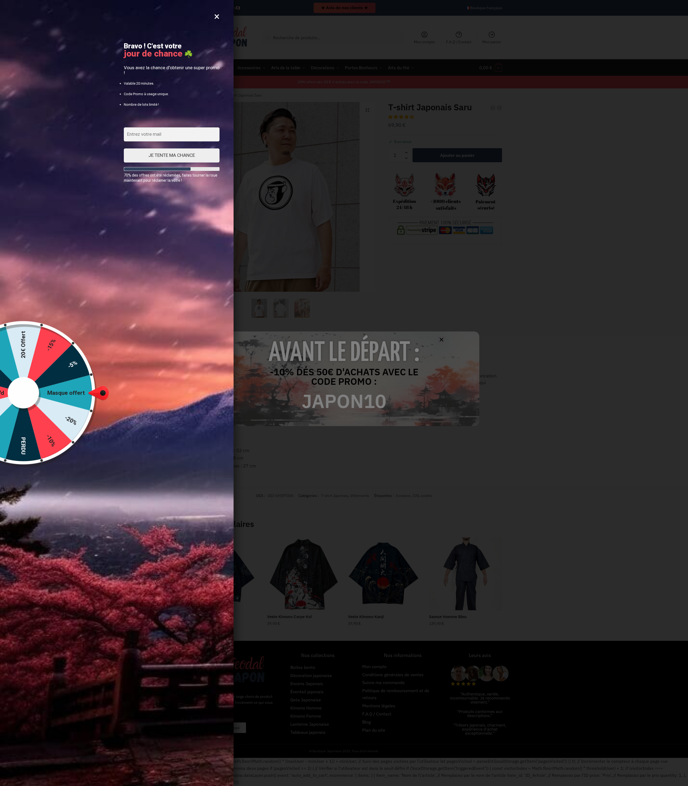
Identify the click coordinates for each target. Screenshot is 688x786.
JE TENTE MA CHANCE (171, 155)
